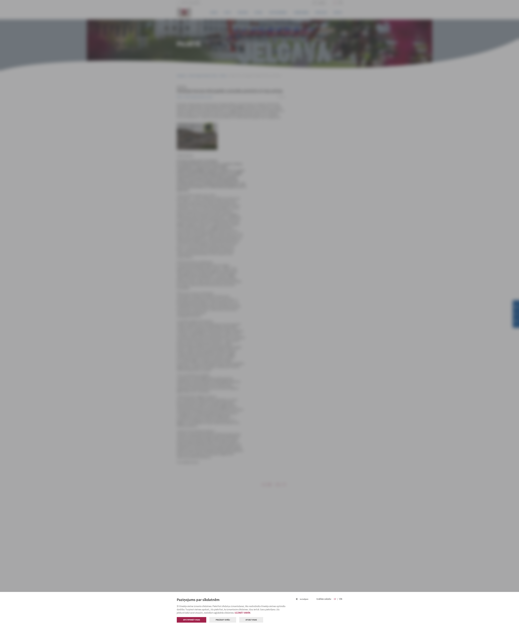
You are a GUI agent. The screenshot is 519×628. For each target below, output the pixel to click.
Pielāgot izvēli (223, 620)
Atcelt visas (251, 620)
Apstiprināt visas (191, 620)
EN (340, 598)
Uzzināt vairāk (242, 612)
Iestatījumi (304, 599)
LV (335, 598)
